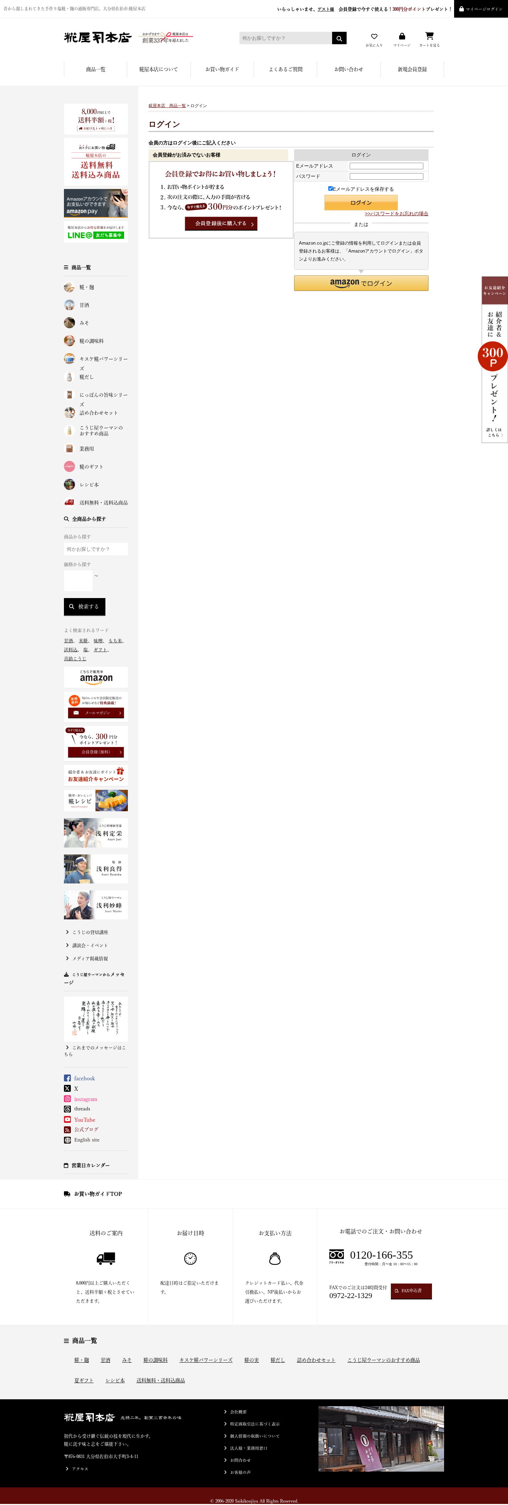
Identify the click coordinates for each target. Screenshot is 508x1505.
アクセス (80, 1469)
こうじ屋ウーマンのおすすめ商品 (101, 430)
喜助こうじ (75, 658)
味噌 (98, 640)
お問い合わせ (348, 69)
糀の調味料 (91, 341)
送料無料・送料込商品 (103, 502)
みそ (84, 323)
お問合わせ (240, 1460)
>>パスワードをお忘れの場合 (397, 213)
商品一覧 (95, 69)
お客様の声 (240, 1472)
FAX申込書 (412, 1290)
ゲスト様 (326, 9)
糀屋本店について (158, 69)
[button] (361, 283)
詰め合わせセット (98, 412)
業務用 (86, 448)
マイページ (402, 45)
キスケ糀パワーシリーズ (103, 360)
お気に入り (374, 45)
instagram (85, 1099)
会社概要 (238, 1412)
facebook (84, 1078)
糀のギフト (91, 466)
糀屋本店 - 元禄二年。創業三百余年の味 (141, 38)
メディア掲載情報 (90, 958)
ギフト (100, 649)
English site (87, 1139)
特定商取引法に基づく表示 (255, 1424)
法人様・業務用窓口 (248, 1448)
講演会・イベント (90, 945)
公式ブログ (86, 1129)
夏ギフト (84, 1380)
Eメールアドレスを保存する (363, 189)
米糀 (83, 640)
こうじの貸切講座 (90, 932)
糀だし (86, 377)
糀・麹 (86, 287)
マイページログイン (484, 9)
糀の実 (251, 1360)
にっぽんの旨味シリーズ (103, 396)
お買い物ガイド (222, 69)
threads (82, 1108)
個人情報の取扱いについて (255, 1436)
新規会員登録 (412, 69)
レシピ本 (89, 484)
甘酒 (84, 305)
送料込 (70, 649)
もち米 (115, 640)
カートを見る (429, 45)
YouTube (84, 1120)
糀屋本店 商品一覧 (167, 105)
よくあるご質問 (285, 69)
